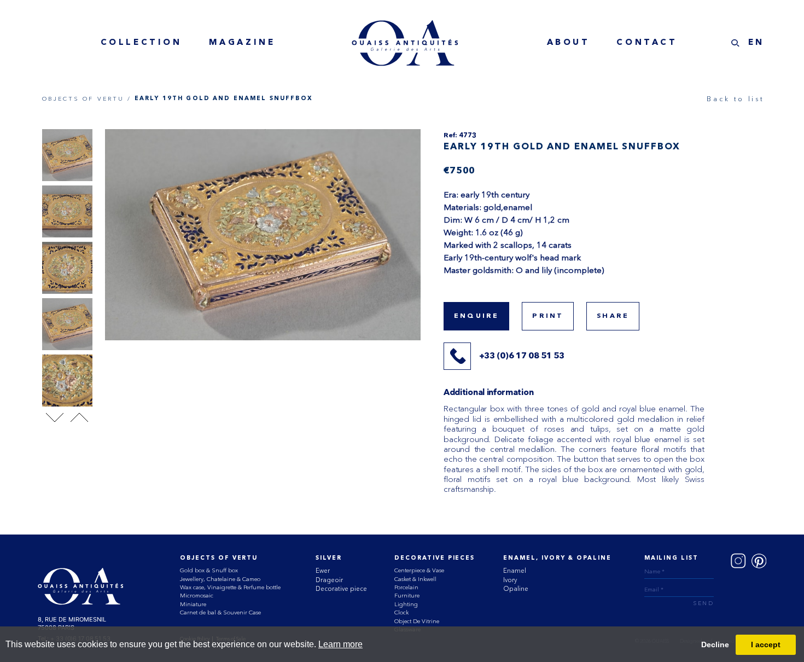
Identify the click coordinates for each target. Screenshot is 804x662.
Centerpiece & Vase (419, 570)
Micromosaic (196, 595)
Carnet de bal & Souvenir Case (220, 612)
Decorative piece (341, 589)
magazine (242, 42)
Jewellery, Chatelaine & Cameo (220, 579)
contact (646, 42)
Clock (401, 612)
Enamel (514, 570)
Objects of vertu (219, 558)
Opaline (515, 589)
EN (756, 42)
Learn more (340, 644)
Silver (329, 558)
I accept (765, 644)
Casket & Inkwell (415, 579)
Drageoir (329, 580)
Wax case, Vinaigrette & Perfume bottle (230, 587)
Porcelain (406, 587)
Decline (715, 644)
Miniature (193, 604)
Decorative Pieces (434, 558)
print (547, 316)
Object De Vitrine (416, 621)
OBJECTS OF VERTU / (87, 98)
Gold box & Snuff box (209, 570)
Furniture (407, 595)
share (613, 316)
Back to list (735, 99)
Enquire (476, 316)
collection (141, 42)
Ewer (323, 570)
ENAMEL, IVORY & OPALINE (557, 558)
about (568, 42)
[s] (735, 43)
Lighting (406, 604)
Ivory (510, 580)
